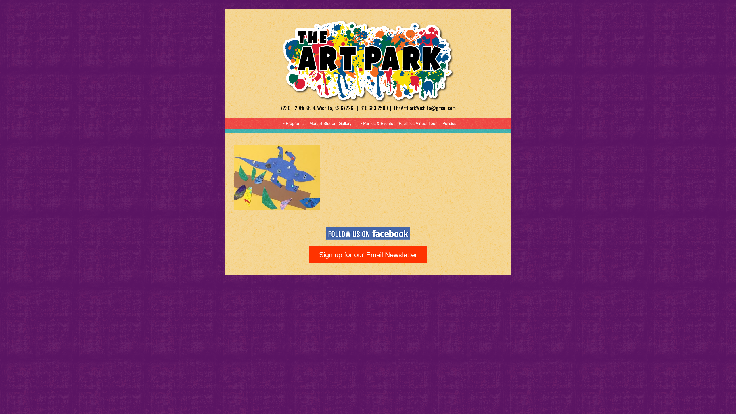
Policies (449, 123)
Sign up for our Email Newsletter (368, 254)
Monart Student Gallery (330, 123)
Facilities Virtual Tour (418, 123)
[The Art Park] (368, 61)
